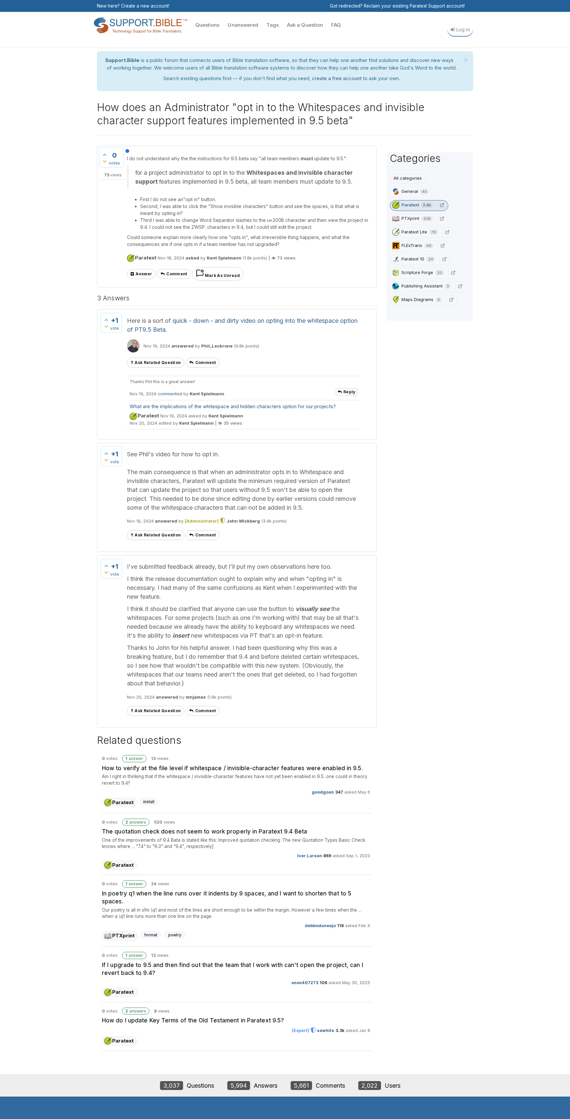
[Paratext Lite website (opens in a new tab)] (447, 232)
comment (176, 273)
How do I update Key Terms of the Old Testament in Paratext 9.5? (193, 1020)
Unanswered (243, 25)
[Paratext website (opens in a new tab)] (442, 205)
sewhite (325, 1030)
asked (192, 257)
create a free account (337, 78)
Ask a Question (305, 25)
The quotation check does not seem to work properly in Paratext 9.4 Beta (204, 831)
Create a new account (144, 6)
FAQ (336, 25)
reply (349, 391)
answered (183, 345)
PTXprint (123, 935)
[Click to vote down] (104, 161)
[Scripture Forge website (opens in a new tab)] (453, 272)
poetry (174, 934)
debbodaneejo (320, 925)
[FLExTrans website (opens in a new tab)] (443, 245)
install (148, 801)
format (150, 934)
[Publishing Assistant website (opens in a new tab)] (460, 286)
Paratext (145, 258)
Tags (272, 25)
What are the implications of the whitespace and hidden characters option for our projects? (233, 406)
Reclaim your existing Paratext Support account (414, 6)
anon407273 (304, 982)
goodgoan (323, 792)
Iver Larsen (309, 855)
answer (144, 273)
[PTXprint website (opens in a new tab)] (442, 218)
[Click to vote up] (104, 154)
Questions (207, 25)
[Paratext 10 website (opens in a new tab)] (444, 259)
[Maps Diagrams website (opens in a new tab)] (451, 299)
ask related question (158, 362)
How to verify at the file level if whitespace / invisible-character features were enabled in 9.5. (232, 768)
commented (170, 393)
